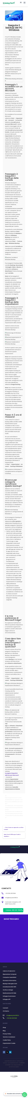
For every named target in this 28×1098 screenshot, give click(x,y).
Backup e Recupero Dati (10, 983)
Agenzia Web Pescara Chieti (13, 1084)
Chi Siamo (6, 1011)
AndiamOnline (20, 1082)
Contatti (5, 1008)
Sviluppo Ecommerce (9, 996)
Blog (4, 1031)
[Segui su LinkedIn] (10, 1052)
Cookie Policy (7, 1040)
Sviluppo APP (6, 999)
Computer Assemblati (9, 977)
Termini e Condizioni (9, 1037)
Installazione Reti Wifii (9, 987)
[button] (24, 1094)
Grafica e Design (8, 990)
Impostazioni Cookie (9, 1043)
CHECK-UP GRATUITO (9, 971)
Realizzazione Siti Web (9, 993)
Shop (4, 1027)
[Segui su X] (7, 1052)
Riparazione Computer (9, 974)
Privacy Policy (7, 1034)
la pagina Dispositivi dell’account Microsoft (12, 774)
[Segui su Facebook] (4, 1052)
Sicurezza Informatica (9, 980)
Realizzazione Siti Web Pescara (11, 1086)
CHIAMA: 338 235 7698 (13, 910)
